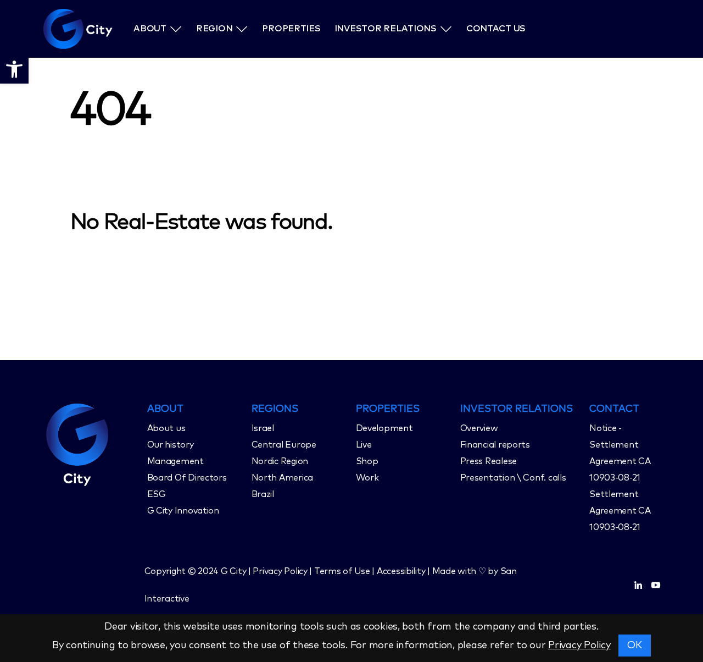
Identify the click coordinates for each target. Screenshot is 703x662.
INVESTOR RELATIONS (516, 409)
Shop (367, 461)
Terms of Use (342, 571)
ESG (156, 494)
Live (364, 444)
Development (384, 428)
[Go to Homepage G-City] (91, 443)
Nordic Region (280, 461)
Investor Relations (385, 28)
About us (166, 428)
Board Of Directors (187, 477)
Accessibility (401, 571)
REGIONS (275, 409)
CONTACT (614, 409)
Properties (291, 28)
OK (635, 645)
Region (214, 28)
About (149, 28)
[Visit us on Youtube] (656, 585)
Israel (263, 428)
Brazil (263, 494)
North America (283, 477)
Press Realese (488, 461)
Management (175, 461)
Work (367, 477)
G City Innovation (183, 510)
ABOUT (165, 409)
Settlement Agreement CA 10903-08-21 (620, 511)
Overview (479, 428)
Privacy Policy (579, 645)
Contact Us (496, 28)
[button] (14, 69)
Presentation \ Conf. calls (513, 477)
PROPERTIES (388, 409)
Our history (170, 444)
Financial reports (495, 444)
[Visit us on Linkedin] (638, 585)
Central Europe (284, 444)
